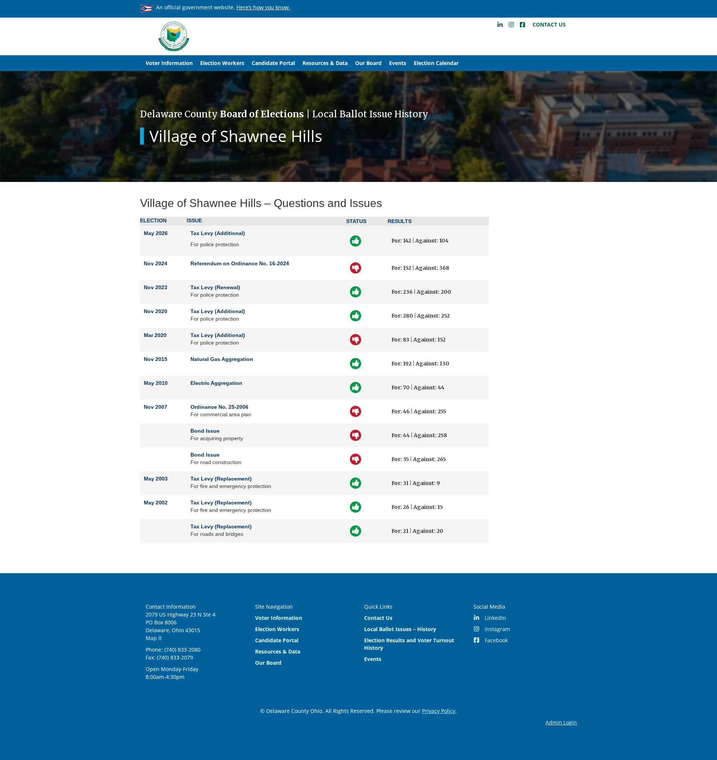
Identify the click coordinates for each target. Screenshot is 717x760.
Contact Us (549, 24)
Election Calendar (436, 63)
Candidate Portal (273, 63)
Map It (154, 638)
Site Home (173, 36)
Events (397, 63)
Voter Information (169, 63)
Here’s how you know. (263, 7)
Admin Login (561, 722)
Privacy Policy (438, 710)
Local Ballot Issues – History (400, 629)
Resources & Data (325, 63)
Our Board (368, 63)
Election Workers (222, 63)
